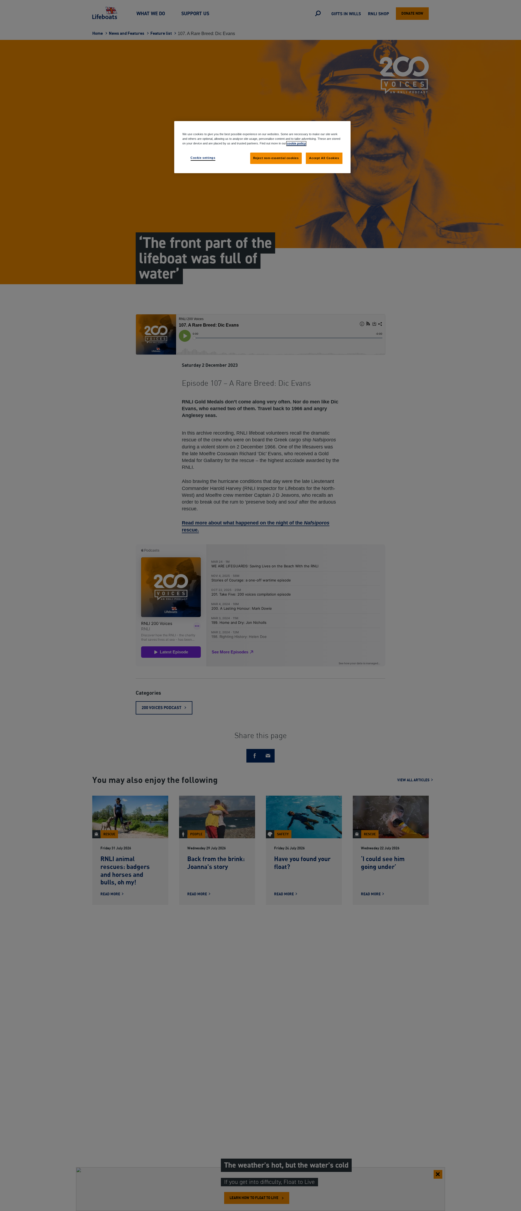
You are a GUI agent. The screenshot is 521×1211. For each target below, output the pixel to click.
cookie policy (296, 143)
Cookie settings (202, 157)
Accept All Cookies (324, 158)
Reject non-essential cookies (276, 158)
